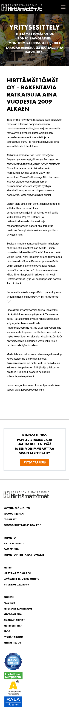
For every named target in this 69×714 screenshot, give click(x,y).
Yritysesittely (13, 625)
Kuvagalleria (13, 614)
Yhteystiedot (12, 642)
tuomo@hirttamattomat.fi (22, 525)
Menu (63, 7)
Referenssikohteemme (18, 608)
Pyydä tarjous (35, 462)
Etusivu (9, 597)
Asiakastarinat (14, 620)
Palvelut (9, 603)
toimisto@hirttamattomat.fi (24, 554)
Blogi (7, 631)
